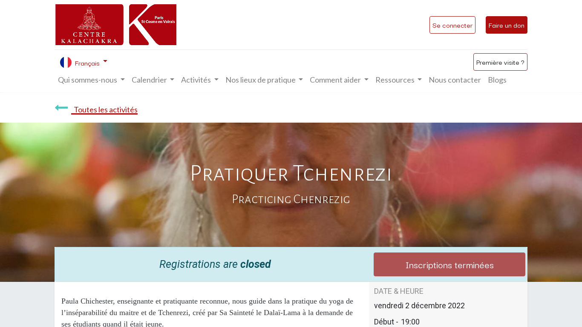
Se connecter (452, 25)
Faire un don (506, 25)
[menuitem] (454, 80)
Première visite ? (500, 62)
